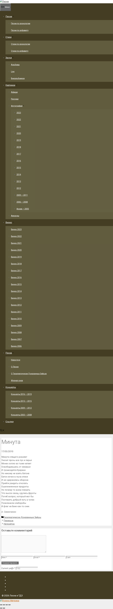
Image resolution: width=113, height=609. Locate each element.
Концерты (11, 387)
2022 (19, 120)
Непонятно (9, 524)
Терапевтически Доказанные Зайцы (22, 517)
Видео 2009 (16, 325)
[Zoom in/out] (9, 604)
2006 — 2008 (22, 202)
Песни (9, 16)
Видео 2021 (16, 243)
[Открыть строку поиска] (2, 430)
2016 (19, 161)
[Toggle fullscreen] (7, 604)
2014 (19, 174)
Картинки (10, 85)
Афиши (14, 92)
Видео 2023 (16, 229)
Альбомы (15, 65)
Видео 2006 (16, 346)
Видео (9, 222)
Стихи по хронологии (20, 44)
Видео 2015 (16, 284)
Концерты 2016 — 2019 (21, 394)
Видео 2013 (16, 298)
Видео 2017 (16, 271)
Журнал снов (17, 380)
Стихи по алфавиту (19, 51)
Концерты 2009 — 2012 (21, 408)
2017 (19, 154)
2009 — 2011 (22, 195)
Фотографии (16, 106)
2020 (19, 133)
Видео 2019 (16, 257)
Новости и (15, 360)
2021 (19, 126)
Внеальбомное (18, 78)
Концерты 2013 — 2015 (21, 401)
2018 (19, 147)
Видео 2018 (16, 264)
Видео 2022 (16, 236)
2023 (19, 113)
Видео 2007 (16, 339)
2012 (19, 188)
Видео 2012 (16, 305)
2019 (19, 140)
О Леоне (15, 367)
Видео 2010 (16, 319)
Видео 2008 (16, 332)
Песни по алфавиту (20, 30)
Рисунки (14, 99)
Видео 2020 (16, 250)
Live (12, 71)
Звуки (9, 57)
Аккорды (15, 216)
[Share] (4, 604)
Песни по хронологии (20, 23)
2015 (19, 168)
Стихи (8, 37)
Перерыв (8, 520)
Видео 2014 (16, 291)
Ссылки (10, 421)
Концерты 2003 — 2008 (21, 415)
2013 (19, 181)
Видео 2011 (16, 312)
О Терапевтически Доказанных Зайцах (29, 374)
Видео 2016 (16, 277)
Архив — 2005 (23, 209)
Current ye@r (8, 568)
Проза (9, 353)
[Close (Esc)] (1, 604)
